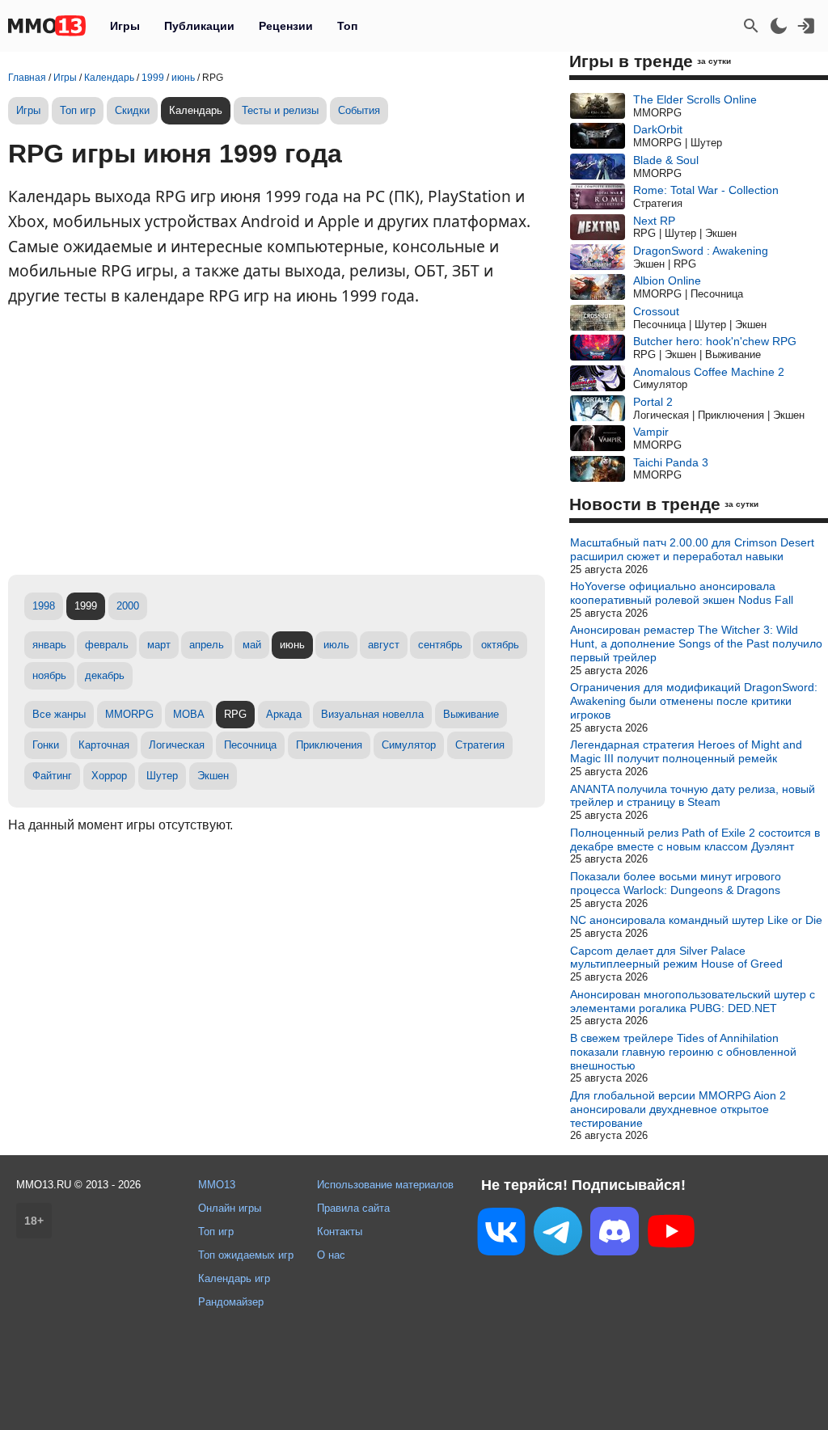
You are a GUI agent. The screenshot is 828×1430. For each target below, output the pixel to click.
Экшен (213, 776)
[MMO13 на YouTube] (671, 1234)
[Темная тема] (778, 25)
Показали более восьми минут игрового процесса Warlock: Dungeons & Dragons (675, 883)
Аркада (284, 714)
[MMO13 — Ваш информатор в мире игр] (47, 25)
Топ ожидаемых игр (246, 1255)
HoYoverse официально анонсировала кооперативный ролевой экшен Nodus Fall (681, 593)
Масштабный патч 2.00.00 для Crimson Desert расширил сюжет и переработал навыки (692, 549)
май (252, 645)
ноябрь (49, 675)
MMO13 (216, 1185)
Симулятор (409, 745)
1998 (43, 606)
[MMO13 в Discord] (614, 1234)
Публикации (199, 25)
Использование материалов (385, 1185)
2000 (127, 606)
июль (336, 645)
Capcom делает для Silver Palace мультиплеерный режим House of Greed (676, 957)
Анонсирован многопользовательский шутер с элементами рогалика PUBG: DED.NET (692, 1001)
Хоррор (109, 776)
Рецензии (286, 25)
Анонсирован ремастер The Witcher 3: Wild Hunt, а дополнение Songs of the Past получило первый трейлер (696, 643)
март (159, 645)
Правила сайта (353, 1208)
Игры (125, 25)
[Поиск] (751, 25)
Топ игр (77, 110)
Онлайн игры (229, 1208)
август (383, 645)
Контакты (339, 1231)
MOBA (189, 714)
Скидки (132, 110)
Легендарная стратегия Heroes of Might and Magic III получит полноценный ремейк (686, 751)
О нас (331, 1255)
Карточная (103, 745)
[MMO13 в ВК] (501, 1235)
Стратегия (480, 745)
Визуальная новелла (372, 714)
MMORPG (129, 714)
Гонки (45, 745)
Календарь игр (234, 1278)
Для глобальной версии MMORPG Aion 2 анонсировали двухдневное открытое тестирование (678, 1109)
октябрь (500, 645)
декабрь (105, 675)
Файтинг (52, 776)
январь (49, 645)
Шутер (162, 776)
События (359, 110)
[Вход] (806, 25)
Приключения (329, 745)
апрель (206, 645)
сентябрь (440, 645)
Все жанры (59, 714)
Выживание (471, 714)
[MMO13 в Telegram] (558, 1234)
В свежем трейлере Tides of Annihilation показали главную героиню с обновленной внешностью (683, 1051)
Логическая (177, 745)
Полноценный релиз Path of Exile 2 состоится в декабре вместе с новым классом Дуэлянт (695, 839)
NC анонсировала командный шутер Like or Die (696, 919)
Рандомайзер (231, 1302)
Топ (347, 25)
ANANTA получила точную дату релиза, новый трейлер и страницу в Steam (692, 795)
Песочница (250, 745)
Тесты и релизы (280, 110)
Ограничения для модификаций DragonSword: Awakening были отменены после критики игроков (693, 701)
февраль (107, 645)
